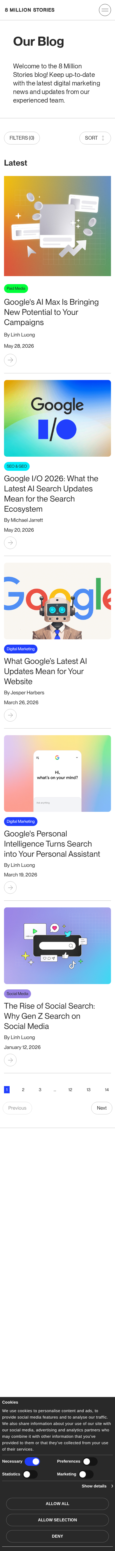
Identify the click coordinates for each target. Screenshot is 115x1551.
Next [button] (102, 1108)
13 (89, 1089)
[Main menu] (105, 10)
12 (70, 1089)
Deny (57, 1536)
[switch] (90, 1461)
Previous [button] (17, 1108)
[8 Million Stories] (29, 10)
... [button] (55, 1089)
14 (107, 1089)
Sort (91, 138)
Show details (94, 1486)
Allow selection (57, 1520)
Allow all (57, 1503)
